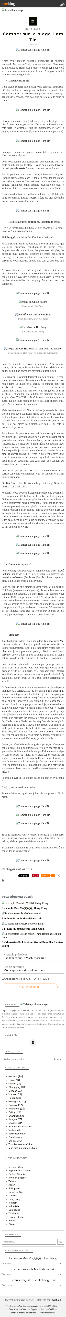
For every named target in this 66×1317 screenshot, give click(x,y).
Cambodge (14, 1209)
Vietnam (12, 1202)
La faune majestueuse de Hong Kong (33, 1280)
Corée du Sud (15, 1192)
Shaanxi (12, 1123)
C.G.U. (51, 1309)
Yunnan (12, 1094)
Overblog (56, 1299)
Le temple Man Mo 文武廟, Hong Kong (33, 1258)
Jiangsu (12, 1119)
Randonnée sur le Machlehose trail (33, 1269)
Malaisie (12, 1195)
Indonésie (13, 1206)
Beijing (12, 1112)
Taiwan (12, 1181)
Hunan (12, 1098)
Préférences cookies (47, 1313)
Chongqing (14, 1087)
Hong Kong (33, 29)
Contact (24, 1309)
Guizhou (12, 1076)
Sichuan (12, 1090)
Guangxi (12, 1105)
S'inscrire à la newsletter (14, 889)
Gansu (12, 1083)
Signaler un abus (38, 1309)
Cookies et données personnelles (23, 1313)
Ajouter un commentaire (30, 987)
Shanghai (13, 1115)
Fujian (11, 1080)
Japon (11, 1184)
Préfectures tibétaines (20, 1126)
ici (50, 67)
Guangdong (14, 1101)
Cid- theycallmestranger (28, 1306)
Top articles (13, 1309)
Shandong (13, 1108)
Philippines (14, 1188)
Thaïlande (13, 1213)
